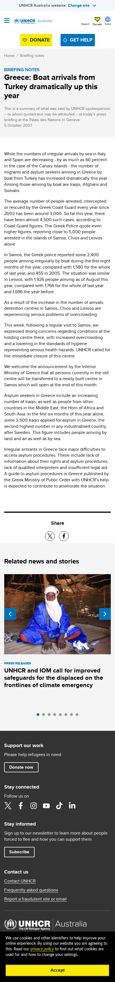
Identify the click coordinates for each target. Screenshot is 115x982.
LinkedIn (72, 805)
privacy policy (42, 949)
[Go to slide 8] (78, 716)
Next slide (105, 614)
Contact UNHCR (20, 881)
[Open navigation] (6, 21)
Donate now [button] (21, 767)
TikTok (59, 805)
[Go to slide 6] (67, 716)
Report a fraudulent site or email (35, 899)
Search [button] (85, 24)
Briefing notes (32, 55)
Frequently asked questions (31, 890)
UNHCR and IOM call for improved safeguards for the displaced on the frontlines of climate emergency (53, 678)
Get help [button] (81, 39)
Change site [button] (79, 5)
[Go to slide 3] (50, 716)
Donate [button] (97, 24)
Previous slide (10, 614)
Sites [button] (108, 24)
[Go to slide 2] (45, 716)
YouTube (46, 805)
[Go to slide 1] (39, 716)
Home (9, 55)
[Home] (33, 21)
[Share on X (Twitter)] (50, 536)
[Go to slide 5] (61, 716)
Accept (58, 970)
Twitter (7, 805)
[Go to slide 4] (56, 716)
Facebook (20, 805)
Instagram (33, 805)
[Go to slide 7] (73, 716)
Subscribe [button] (19, 852)
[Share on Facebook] (64, 536)
